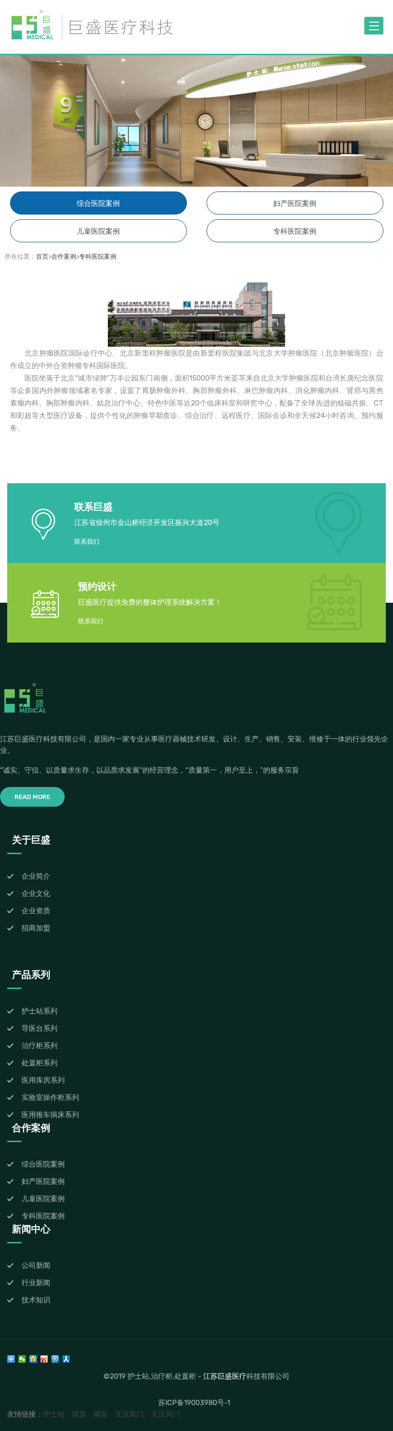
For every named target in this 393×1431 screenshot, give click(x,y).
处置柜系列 (40, 1063)
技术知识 (36, 1300)
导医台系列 (40, 1028)
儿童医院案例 (98, 231)
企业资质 (36, 911)
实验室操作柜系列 (50, 1097)
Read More (32, 796)
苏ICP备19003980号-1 (194, 1402)
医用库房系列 (43, 1080)
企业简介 (36, 876)
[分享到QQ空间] (33, 1359)
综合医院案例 (98, 203)
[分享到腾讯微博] (55, 1359)
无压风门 (129, 1414)
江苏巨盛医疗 (224, 1376)
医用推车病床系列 (50, 1115)
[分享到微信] (22, 1359)
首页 (42, 256)
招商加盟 (36, 928)
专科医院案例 (294, 231)
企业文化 (36, 893)
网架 (100, 1414)
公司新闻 (36, 1265)
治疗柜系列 (40, 1045)
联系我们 (86, 541)
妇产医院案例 (294, 203)
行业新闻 (36, 1283)
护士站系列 (40, 1011)
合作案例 (63, 256)
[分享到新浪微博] (44, 1359)
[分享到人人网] (66, 1359)
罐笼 (79, 1414)
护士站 (54, 1414)
